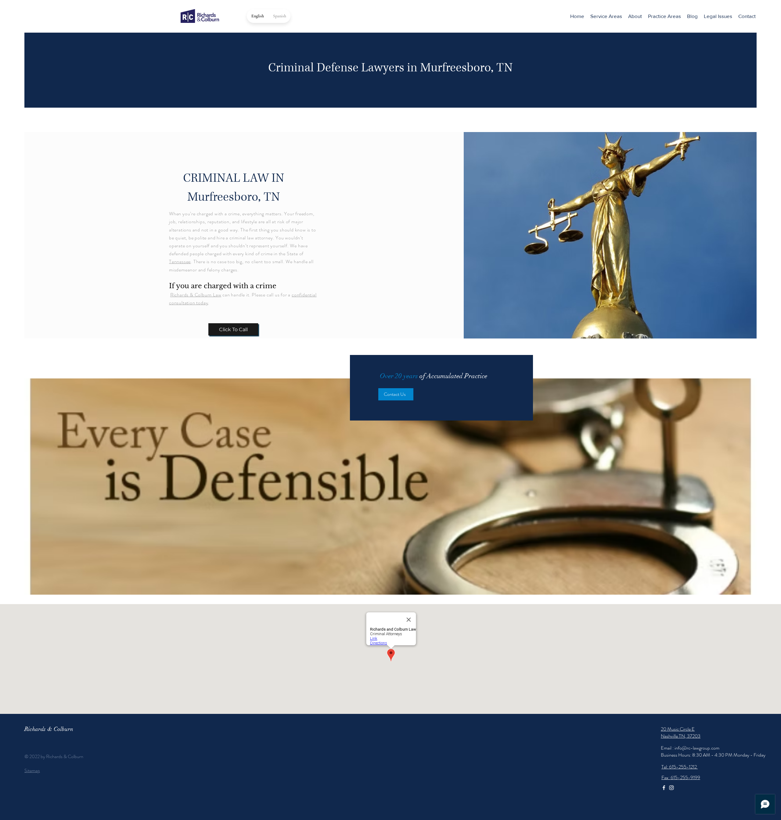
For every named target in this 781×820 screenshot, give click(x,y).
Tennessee (180, 261)
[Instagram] (671, 788)
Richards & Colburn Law (195, 294)
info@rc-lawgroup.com (697, 747)
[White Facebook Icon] (664, 788)
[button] (664, 16)
